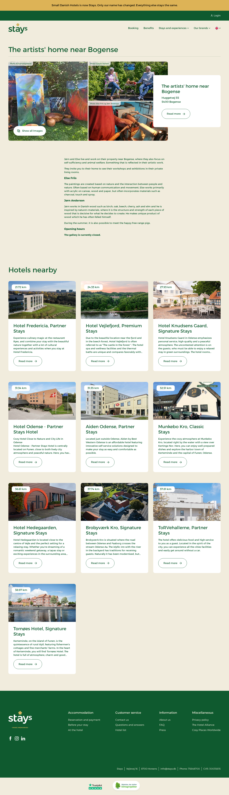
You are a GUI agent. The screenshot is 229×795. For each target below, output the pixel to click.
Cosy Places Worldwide (206, 730)
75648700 (194, 768)
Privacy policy (200, 719)
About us (164, 719)
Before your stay (78, 724)
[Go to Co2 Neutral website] (126, 786)
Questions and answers (129, 724)
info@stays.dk (168, 768)
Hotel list (120, 730)
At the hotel (75, 730)
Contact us (122, 719)
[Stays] (17, 28)
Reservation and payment (84, 719)
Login (217, 15)
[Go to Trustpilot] (95, 786)
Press (162, 730)
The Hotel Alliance (203, 724)
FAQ (161, 724)
